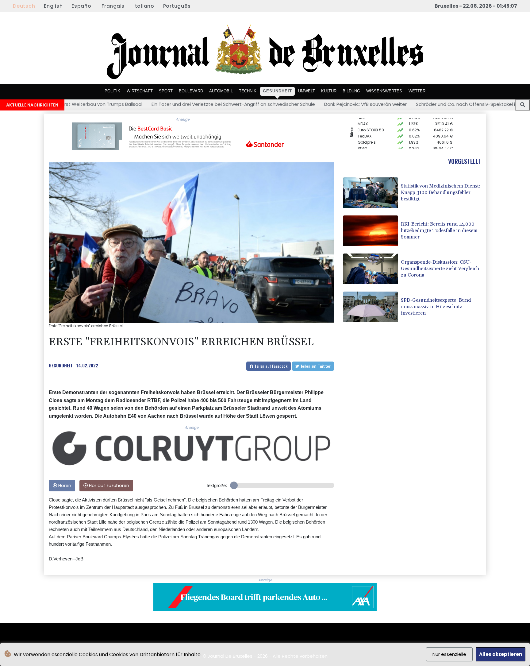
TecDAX (364, 127)
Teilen (270, 366)
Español (82, 6)
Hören (64, 485)
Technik (247, 91)
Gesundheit (277, 91)
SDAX (362, 140)
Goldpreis (367, 134)
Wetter (417, 91)
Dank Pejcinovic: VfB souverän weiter (305, 104)
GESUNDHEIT (61, 365)
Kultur (328, 91)
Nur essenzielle (449, 654)
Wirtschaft (140, 91)
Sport (166, 91)
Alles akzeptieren (500, 654)
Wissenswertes (384, 91)
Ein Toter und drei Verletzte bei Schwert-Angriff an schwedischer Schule (173, 104)
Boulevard (191, 91)
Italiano (143, 6)
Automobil (221, 91)
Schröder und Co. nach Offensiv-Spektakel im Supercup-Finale (427, 104)
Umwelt (306, 91)
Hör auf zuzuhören (108, 485)
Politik (112, 91)
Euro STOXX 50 (371, 121)
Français (113, 6)
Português (177, 6)
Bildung (351, 91)
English (53, 6)
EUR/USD (366, 146)
